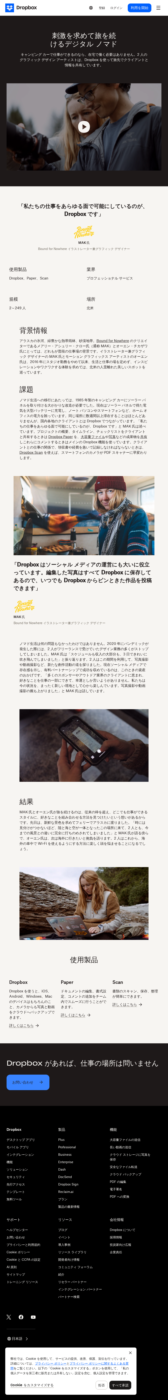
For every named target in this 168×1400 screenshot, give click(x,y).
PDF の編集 (118, 1182)
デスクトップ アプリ (21, 1140)
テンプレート (16, 1192)
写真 (112, 437)
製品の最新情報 (69, 1206)
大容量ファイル (93, 437)
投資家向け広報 (120, 1244)
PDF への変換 (119, 1196)
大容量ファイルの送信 (125, 1140)
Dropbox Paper (60, 437)
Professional (67, 1147)
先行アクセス (16, 1184)
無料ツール (14, 1199)
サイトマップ (16, 1274)
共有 (143, 437)
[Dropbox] (22, 7)
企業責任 (116, 1252)
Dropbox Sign (68, 1184)
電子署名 (116, 1189)
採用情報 (116, 1237)
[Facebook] (21, 1317)
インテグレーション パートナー (80, 1289)
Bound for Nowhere (112, 341)
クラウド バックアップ (125, 1174)
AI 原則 (12, 1267)
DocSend (65, 1177)
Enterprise (65, 1162)
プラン (62, 1199)
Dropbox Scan (31, 452)
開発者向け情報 (69, 1259)
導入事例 (64, 1244)
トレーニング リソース (22, 1282)
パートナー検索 (69, 1297)
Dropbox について (122, 1230)
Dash (62, 1169)
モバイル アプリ (18, 1147)
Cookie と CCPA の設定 (23, 1259)
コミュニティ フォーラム (75, 1267)
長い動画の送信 (120, 1147)
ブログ (62, 1230)
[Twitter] (9, 1317)
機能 (10, 1162)
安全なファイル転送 (123, 1167)
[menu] (158, 7)
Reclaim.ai (66, 1192)
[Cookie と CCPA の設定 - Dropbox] (70, 1371)
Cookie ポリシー (18, 1252)
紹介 (61, 1274)
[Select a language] (91, 7)
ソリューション (17, 1169)
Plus (61, 1140)
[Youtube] (33, 1317)
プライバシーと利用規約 (23, 1244)
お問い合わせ (16, 1237)
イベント (64, 1237)
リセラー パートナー (72, 1282)
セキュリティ (16, 1177)
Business (65, 1154)
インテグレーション (20, 1154)
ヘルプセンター (17, 1230)
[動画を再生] (84, 127)
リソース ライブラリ (72, 1252)
